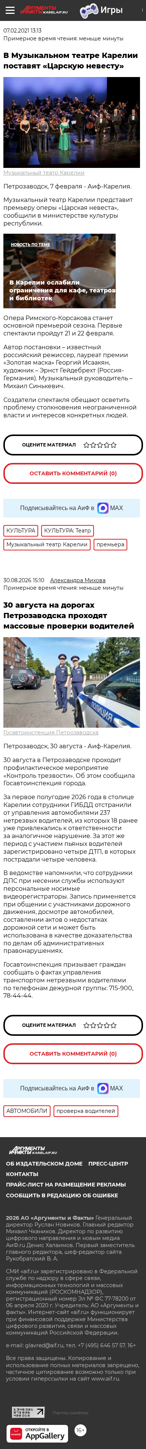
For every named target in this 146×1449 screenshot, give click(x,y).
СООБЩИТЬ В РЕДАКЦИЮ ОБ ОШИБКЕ (62, 1195)
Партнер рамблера (70, 1412)
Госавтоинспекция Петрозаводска (50, 732)
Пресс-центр (108, 1163)
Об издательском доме (44, 1163)
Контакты (22, 1174)
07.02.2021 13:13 (22, 30)
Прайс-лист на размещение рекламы (66, 1184)
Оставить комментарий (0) (73, 473)
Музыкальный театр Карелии (44, 172)
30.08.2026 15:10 (23, 580)
